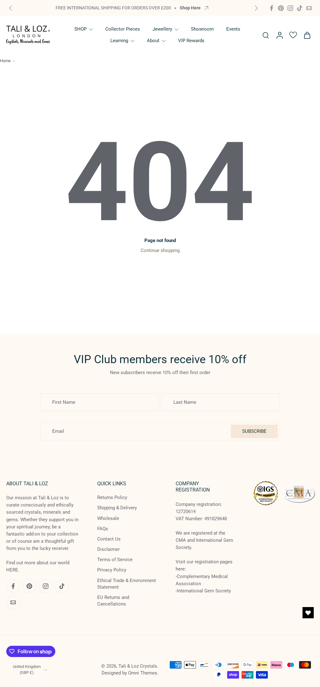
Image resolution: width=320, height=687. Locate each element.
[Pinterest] (281, 8)
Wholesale (108, 518)
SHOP (80, 29)
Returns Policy (112, 497)
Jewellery (162, 29)
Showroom (202, 29)
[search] (265, 35)
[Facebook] (271, 8)
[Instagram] (290, 8)
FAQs (102, 528)
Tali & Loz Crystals (137, 666)
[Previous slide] (10, 8)
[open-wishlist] (308, 612)
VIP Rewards (191, 40)
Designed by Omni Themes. (130, 672)
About (153, 40)
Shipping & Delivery (117, 508)
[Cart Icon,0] (307, 35)
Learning (119, 40)
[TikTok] (299, 8)
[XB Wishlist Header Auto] (293, 35)
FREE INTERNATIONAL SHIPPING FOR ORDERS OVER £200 (113, 7)
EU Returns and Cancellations (113, 601)
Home (5, 60)
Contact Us (109, 538)
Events (233, 29)
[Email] (309, 8)
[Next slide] (256, 8)
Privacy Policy (111, 570)
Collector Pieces (122, 29)
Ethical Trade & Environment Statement (126, 583)
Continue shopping (160, 250)
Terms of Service (114, 559)
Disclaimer (108, 549)
